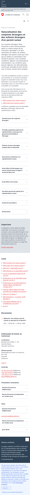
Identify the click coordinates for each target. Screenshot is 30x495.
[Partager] (28, 21)
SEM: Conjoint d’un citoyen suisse (13, 100)
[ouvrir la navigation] (27, 14)
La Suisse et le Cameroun (12, 15)
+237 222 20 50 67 (7, 372)
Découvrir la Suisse (9, 294)
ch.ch (4, 306)
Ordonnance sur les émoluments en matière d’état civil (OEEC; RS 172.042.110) (14, 285)
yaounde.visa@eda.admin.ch (10, 416)
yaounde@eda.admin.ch (8, 376)
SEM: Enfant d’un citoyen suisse (13, 103)
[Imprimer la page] (24, 21)
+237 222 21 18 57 (7, 374)
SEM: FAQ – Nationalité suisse (12, 268)
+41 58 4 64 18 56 (6, 370)
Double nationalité (7, 247)
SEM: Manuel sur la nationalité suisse (15, 271)
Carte (3, 363)
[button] (27, 439)
